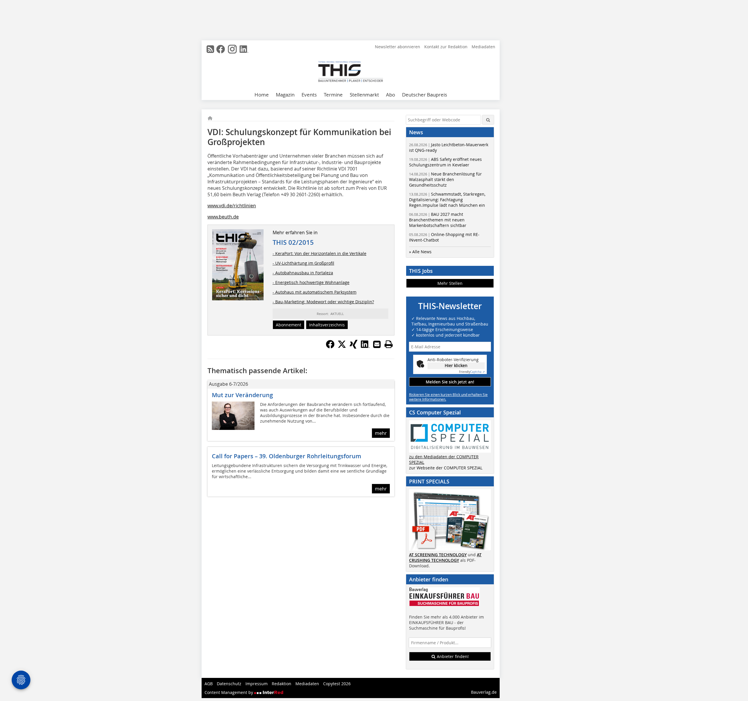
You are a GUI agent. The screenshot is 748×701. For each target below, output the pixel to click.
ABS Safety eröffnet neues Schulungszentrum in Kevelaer (445, 162)
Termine (333, 94)
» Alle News (420, 251)
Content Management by (229, 692)
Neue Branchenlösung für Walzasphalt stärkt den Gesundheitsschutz (445, 179)
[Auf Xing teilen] (353, 347)
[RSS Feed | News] (210, 49)
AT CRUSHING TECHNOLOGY (445, 557)
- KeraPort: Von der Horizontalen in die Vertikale (319, 253)
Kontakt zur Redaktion (446, 46)
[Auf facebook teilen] (330, 347)
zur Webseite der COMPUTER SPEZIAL (445, 468)
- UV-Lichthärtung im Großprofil (303, 263)
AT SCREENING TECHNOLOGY (438, 554)
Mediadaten (483, 46)
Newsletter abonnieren (397, 46)
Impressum (256, 683)
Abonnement (288, 325)
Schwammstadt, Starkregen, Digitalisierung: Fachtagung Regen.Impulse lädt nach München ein (447, 199)
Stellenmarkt (364, 94)
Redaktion (281, 683)
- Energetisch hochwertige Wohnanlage (311, 282)
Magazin (285, 94)
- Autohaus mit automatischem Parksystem (314, 292)
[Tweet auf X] (342, 347)
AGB (209, 683)
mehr (381, 433)
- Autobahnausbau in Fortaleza (303, 272)
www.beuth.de (223, 216)
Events (309, 94)
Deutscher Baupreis (424, 94)
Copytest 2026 (337, 683)
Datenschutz (229, 683)
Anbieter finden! (452, 656)
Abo (390, 94)
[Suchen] (488, 119)
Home (261, 94)
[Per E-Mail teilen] (377, 344)
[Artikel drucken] (388, 344)
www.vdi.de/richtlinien (231, 205)
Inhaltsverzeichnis (327, 325)
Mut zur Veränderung (242, 395)
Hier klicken (456, 365)
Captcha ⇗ (472, 372)
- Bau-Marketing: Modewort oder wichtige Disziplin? (323, 301)
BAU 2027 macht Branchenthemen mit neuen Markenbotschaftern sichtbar (437, 219)
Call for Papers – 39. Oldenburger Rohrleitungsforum (286, 456)
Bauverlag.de (484, 692)
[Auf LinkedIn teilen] (365, 347)
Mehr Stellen (450, 283)
